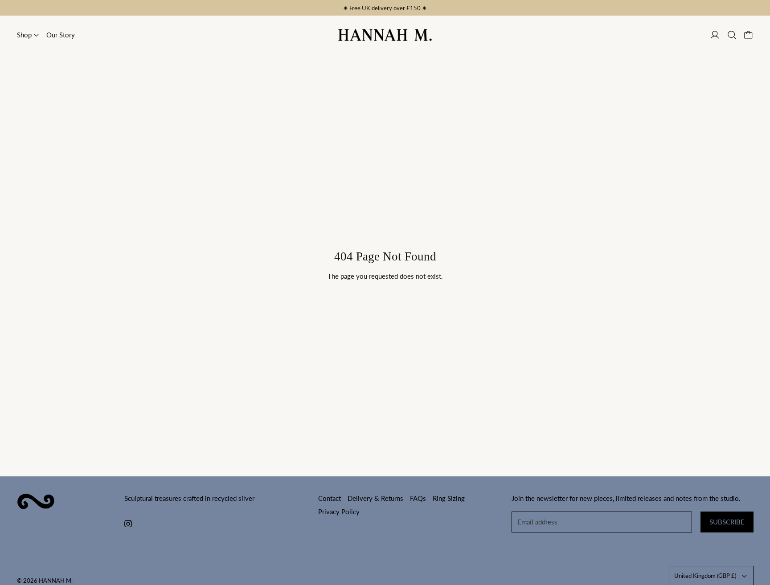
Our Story (60, 35)
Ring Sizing (449, 498)
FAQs (418, 498)
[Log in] (715, 35)
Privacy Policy (339, 512)
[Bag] (748, 35)
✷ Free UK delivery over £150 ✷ (385, 8)
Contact (329, 498)
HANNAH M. (56, 580)
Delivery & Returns (375, 498)
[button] (732, 35)
